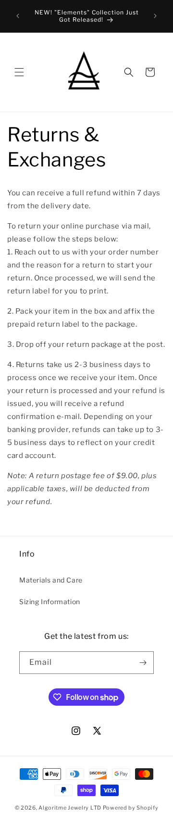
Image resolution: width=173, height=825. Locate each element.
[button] (19, 72)
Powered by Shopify (131, 807)
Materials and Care (51, 580)
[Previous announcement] (17, 15)
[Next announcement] (155, 15)
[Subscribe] (142, 662)
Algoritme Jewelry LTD (69, 807)
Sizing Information (49, 601)
